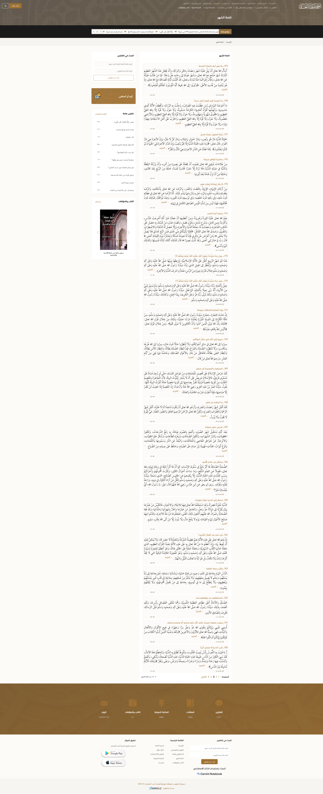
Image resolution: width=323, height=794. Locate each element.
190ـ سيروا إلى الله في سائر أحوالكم (210, 339)
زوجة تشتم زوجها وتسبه (125, 129)
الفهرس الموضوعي (100, 114)
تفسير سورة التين (127, 182)
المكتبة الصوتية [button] (209, 7)
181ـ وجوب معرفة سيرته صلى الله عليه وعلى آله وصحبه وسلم (197, 623)
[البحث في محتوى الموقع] (5, 5)
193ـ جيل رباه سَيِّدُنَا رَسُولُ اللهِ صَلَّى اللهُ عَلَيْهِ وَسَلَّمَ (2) (201, 256)
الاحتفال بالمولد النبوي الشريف (123, 144)
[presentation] (98, 232)
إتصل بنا (161, 762)
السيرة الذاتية (262, 3)
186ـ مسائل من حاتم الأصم (215, 462)
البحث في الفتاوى (113, 77)
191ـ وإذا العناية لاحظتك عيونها (212, 310)
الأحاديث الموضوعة (238, 3)
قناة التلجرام (207, 3)
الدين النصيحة (196, 3)
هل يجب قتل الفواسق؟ (125, 152)
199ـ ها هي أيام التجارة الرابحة (213, 66)
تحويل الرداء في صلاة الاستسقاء (122, 174)
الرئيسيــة (272, 3)
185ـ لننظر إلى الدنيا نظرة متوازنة (211, 500)
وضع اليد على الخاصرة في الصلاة (122, 190)
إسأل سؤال (15, 5)
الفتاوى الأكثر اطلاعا (157, 754)
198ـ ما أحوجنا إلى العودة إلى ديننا (211, 101)
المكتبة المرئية (196, 7)
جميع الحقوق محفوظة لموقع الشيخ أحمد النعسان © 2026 (161, 784)
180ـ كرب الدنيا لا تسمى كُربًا (214, 648)
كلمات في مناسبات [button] (225, 7)
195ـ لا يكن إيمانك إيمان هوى (214, 184)
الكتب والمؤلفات (184, 7)
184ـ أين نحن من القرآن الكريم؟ (213, 535)
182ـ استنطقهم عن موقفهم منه (212, 598)
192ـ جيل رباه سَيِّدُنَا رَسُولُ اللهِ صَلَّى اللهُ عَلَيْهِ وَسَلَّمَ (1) (201, 281)
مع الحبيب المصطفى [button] (244, 7)
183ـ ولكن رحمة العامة (217, 569)
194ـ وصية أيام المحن (217, 213)
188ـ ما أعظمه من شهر (217, 402)
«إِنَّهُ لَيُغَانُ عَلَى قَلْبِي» (188, 31)
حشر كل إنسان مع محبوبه (136, 31)
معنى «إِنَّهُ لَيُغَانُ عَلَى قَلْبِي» (124, 121)
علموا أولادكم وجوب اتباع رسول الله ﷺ (163, 31)
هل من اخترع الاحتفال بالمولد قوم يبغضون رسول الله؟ (105, 31)
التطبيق (186, 3)
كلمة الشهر (251, 3)
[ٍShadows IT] (155, 788)
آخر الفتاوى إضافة (178, 754)
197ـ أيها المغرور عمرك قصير (214, 135)
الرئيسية (229, 42)
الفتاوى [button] (273, 7)
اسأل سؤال (160, 749)
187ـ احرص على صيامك (216, 427)
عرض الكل (98, 201)
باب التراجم (225, 3)
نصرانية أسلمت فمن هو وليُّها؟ (123, 159)
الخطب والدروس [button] (261, 7)
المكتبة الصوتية (159, 758)
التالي (204, 677)
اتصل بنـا (216, 3)
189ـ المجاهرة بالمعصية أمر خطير (212, 369)
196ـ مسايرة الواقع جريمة (216, 159)
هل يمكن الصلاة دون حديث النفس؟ (121, 167)
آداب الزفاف (129, 137)
